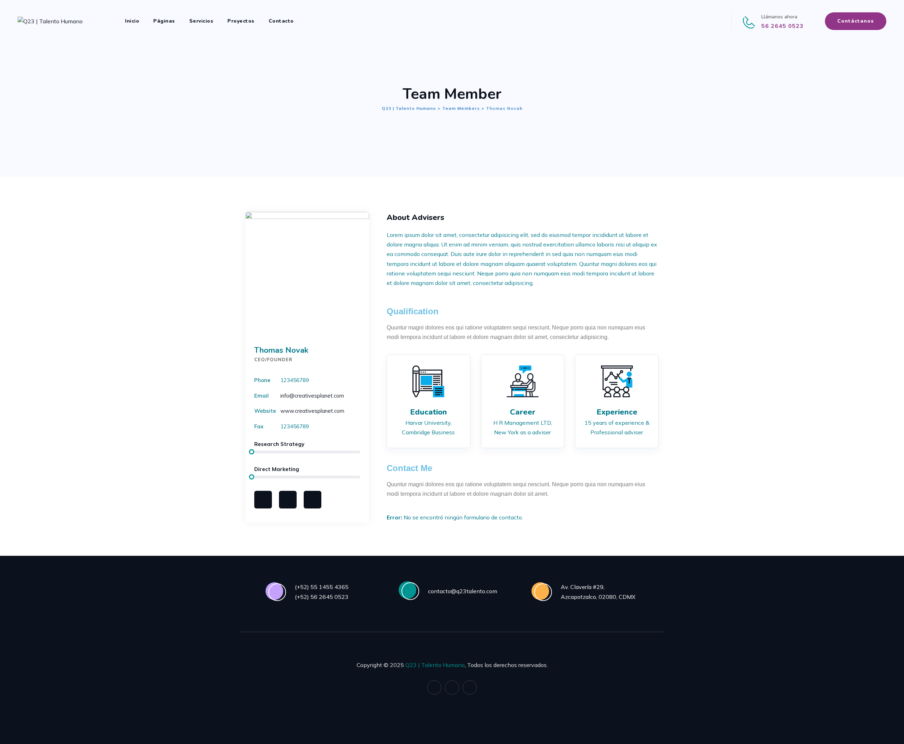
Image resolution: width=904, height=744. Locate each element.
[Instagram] (717, 20)
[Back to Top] (889, 729)
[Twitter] (288, 499)
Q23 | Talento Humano (435, 664)
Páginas (164, 21)
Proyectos (241, 21)
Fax (258, 426)
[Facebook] (694, 20)
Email (261, 395)
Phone (262, 380)
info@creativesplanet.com (312, 395)
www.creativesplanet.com (312, 410)
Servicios (201, 21)
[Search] (312, 20)
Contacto (281, 21)
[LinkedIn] (705, 20)
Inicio (132, 21)
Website (265, 410)
